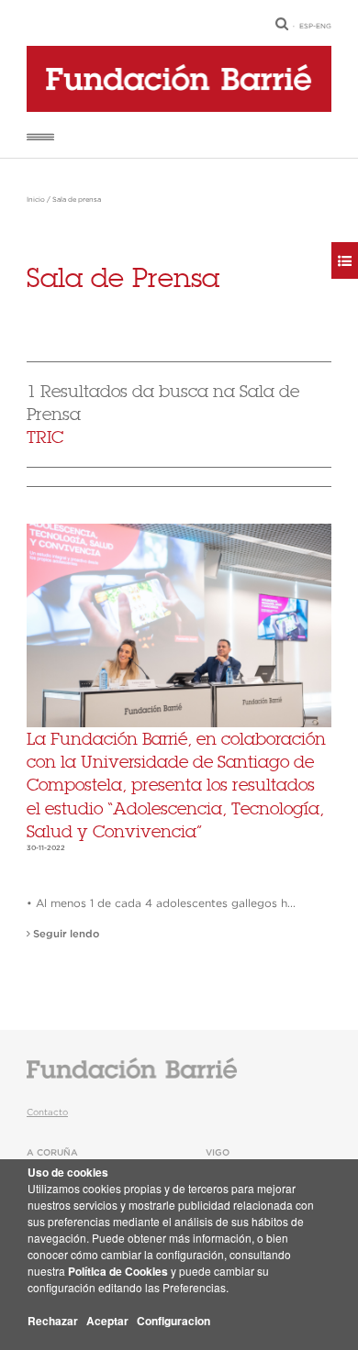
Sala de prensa (76, 200)
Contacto (47, 1112)
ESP (306, 26)
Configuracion (173, 1320)
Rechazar (53, 1320)
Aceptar (107, 1320)
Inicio (36, 200)
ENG (323, 26)
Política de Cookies (118, 1271)
